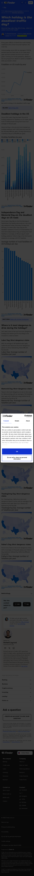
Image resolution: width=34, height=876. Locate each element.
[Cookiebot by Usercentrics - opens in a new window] (24, 416)
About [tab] (28, 421)
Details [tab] (17, 421)
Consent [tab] (6, 421)
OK (17, 451)
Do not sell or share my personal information (17, 458)
